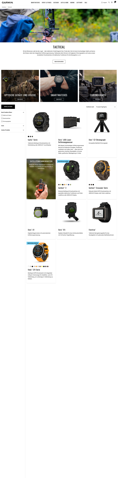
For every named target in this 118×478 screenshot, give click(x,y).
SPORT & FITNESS (46, 3)
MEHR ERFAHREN (59, 61)
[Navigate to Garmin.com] (7, 2)
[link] (59, 25)
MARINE (72, 3)
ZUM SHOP (20, 99)
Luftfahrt (79, 3)
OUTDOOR (56, 3)
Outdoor (4, 7)
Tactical (10, 7)
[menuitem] (104, 2)
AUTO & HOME (64, 3)
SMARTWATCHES (35, 3)
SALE (86, 3)
